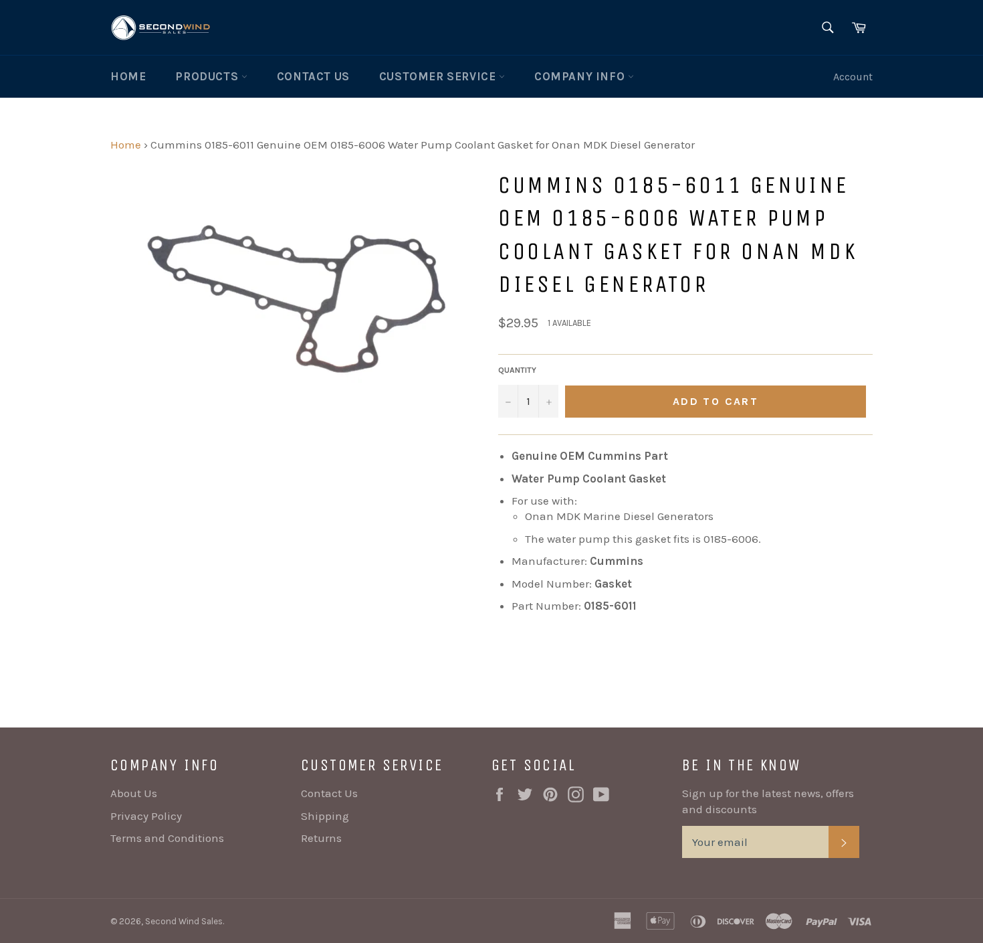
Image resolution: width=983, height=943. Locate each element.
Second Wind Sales (184, 921)
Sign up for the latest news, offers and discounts (768, 800)
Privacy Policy (146, 816)
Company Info (581, 76)
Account (853, 76)
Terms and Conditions (167, 838)
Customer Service (439, 76)
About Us (133, 793)
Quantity (517, 370)
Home (128, 76)
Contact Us (313, 76)
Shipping (325, 816)
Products (208, 76)
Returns (321, 838)
